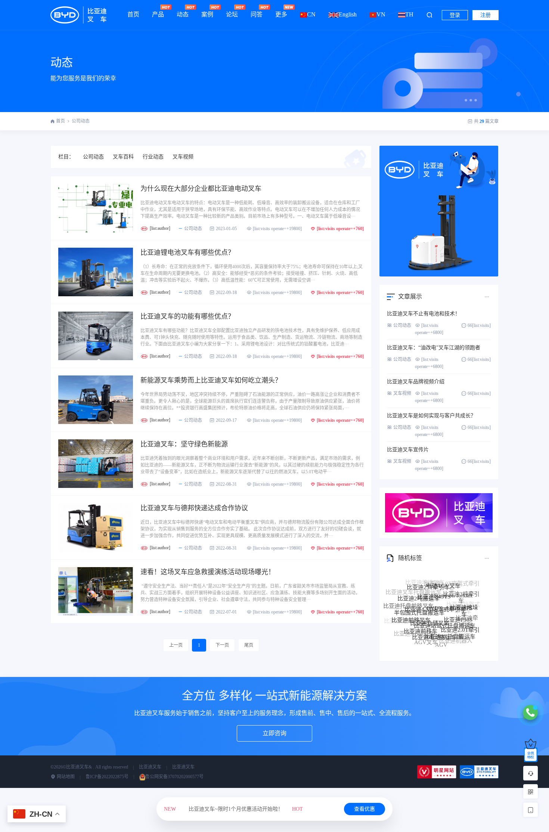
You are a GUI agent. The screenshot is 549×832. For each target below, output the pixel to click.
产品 (158, 14)
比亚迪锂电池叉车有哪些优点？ (187, 252)
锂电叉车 (458, 639)
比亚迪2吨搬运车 (418, 589)
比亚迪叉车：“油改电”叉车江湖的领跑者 (433, 347)
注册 (485, 15)
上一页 (176, 645)
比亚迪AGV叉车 (414, 628)
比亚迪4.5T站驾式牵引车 (435, 593)
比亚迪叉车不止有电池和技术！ (423, 313)
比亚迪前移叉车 (411, 610)
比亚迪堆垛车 (464, 601)
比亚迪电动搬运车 (434, 623)
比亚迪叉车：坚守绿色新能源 (184, 444)
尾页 (248, 645)
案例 (207, 14)
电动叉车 (446, 644)
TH (409, 14)
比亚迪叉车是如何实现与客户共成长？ (431, 415)
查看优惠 (364, 809)
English (348, 14)
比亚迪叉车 (150, 767)
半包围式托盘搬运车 (419, 599)
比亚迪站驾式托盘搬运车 (444, 609)
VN (380, 14)
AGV (441, 637)
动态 (183, 14)
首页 (133, 14)
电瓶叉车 (431, 643)
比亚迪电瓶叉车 (417, 638)
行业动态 (153, 157)
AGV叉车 (426, 634)
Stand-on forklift (453, 585)
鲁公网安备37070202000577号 (174, 776)
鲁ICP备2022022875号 (107, 776)
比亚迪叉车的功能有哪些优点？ (187, 316)
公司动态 (81, 121)
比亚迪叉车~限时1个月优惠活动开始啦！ (233, 809)
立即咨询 (274, 733)
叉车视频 (183, 157)
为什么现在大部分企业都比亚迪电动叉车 (200, 188)
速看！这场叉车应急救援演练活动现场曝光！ (207, 572)
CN (311, 14)
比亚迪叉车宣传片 (408, 449)
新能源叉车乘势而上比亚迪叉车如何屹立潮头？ (211, 380)
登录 (455, 15)
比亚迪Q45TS (433, 584)
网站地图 (65, 776)
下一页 (222, 645)
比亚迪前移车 (420, 619)
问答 (257, 14)
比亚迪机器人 (455, 634)
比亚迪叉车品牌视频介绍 (415, 381)
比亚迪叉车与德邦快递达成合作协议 (194, 508)
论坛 (232, 14)
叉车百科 (123, 157)
